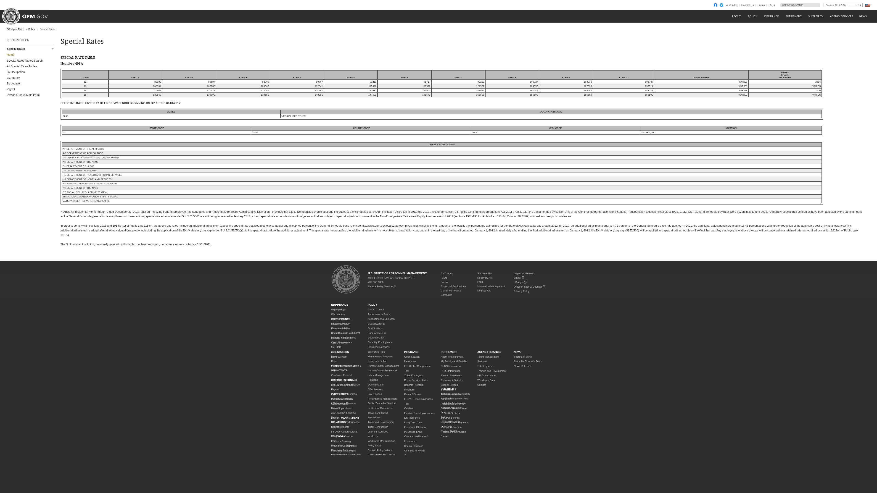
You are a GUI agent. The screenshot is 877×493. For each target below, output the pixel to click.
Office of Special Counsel (528, 286)
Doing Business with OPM (345, 333)
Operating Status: (793, 5)
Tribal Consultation (378, 426)
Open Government (341, 342)
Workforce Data (486, 380)
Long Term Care (413, 422)
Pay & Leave (375, 394)
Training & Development (381, 422)
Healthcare (410, 361)
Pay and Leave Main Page (23, 95)
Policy (31, 29)
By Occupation (16, 72)
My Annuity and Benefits (454, 361)
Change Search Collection (856, 5)
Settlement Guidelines (380, 408)
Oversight (446, 412)
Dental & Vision (412, 394)
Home (10, 54)
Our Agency (337, 309)
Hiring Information (377, 361)
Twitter (721, 5)
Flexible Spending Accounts (419, 413)
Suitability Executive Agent (455, 393)
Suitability (448, 389)
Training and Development (491, 371)
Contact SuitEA (449, 431)
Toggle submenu (52, 49)
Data (333, 361)
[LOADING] (811, 5)
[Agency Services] (841, 16)
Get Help (336, 347)
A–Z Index (732, 5)
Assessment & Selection (381, 318)
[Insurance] (771, 16)
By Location (14, 83)
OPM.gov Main (15, 29)
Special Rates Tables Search (25, 60)
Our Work (336, 318)
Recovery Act (484, 277)
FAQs (772, 5)
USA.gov (519, 282)
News (334, 356)
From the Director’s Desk (528, 361)
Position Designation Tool (454, 398)
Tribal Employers (413, 375)
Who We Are (338, 314)
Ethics (517, 277)
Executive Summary (342, 450)
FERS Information (450, 371)
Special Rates (16, 48)
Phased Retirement (451, 375)
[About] (736, 16)
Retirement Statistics (452, 380)
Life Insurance (412, 417)
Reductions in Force (379, 314)
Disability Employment (380, 342)
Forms (761, 5)
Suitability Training (451, 407)
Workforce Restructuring (381, 441)
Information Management (491, 286)
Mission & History (341, 323)
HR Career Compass (343, 445)
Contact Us (747, 5)
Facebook (715, 5)
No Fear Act (484, 290)
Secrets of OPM (523, 356)
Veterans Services (378, 431)
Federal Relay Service (380, 286)
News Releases (522, 366)
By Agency (13, 77)
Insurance (411, 352)
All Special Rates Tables (22, 66)
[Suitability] (816, 16)
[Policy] (752, 16)
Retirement (449, 352)
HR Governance (486, 375)
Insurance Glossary (415, 427)
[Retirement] (793, 16)
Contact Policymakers (380, 450)
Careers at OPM (340, 328)
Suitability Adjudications (453, 403)
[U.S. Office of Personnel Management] (28, 15)
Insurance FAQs (413, 431)
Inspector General (524, 273)
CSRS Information (451, 366)
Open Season (412, 356)
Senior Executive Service (382, 403)
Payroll (11, 89)
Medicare (409, 389)
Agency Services (489, 352)
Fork (333, 441)
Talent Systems (485, 366)
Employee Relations (379, 347)
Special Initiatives (413, 446)
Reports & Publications (453, 286)
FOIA (480, 282)
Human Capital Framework (382, 370)
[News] (862, 16)
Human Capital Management (383, 366)
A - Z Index (447, 273)
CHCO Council (376, 309)
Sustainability (484, 273)
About (335, 304)
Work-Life (373, 436)
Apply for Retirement (452, 356)
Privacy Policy (522, 291)
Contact (481, 384)
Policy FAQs (374, 445)
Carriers (408, 408)
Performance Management (382, 398)
